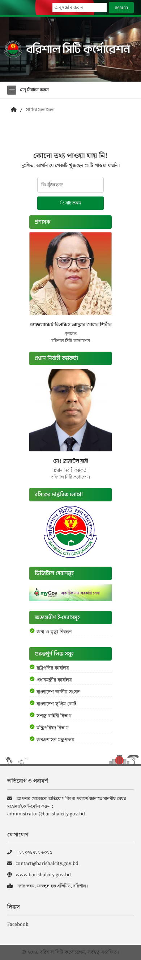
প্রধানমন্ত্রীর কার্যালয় (54, 680)
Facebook (18, 924)
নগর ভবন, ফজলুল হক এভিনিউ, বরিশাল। (52, 886)
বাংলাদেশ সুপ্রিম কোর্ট (56, 704)
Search (121, 7)
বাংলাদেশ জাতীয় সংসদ (58, 692)
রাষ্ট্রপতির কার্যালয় (53, 668)
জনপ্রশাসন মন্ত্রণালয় (55, 740)
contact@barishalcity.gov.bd (47, 864)
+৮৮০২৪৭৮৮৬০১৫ (34, 852)
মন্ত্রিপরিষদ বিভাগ (52, 728)
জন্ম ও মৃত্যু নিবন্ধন (54, 632)
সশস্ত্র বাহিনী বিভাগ (54, 716)
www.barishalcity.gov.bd (43, 875)
